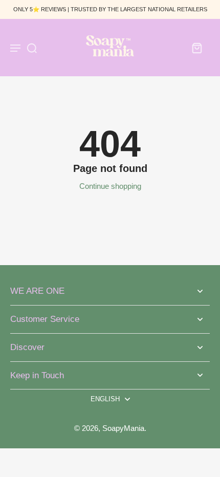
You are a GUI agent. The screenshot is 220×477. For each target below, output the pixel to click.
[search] (31, 47)
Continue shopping (110, 186)
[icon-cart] (196, 47)
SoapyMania (123, 428)
